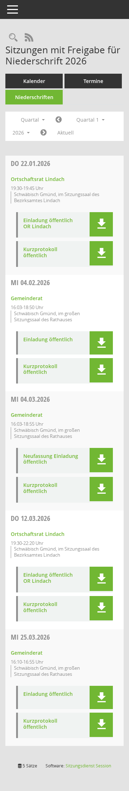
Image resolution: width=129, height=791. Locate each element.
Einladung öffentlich (48, 340)
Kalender (34, 81)
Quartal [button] (30, 119)
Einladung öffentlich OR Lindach (48, 224)
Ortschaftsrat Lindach (37, 179)
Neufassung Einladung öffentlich (50, 459)
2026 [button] (19, 132)
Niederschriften (34, 97)
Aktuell (65, 132)
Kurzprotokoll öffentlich (40, 252)
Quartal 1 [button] (88, 119)
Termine (93, 81)
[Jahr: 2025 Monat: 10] (58, 119)
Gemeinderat (27, 298)
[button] (101, 224)
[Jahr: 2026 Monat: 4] (43, 132)
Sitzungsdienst (88, 766)
